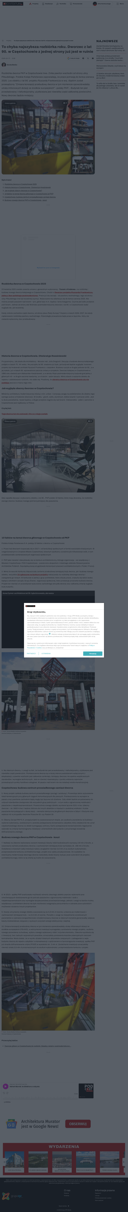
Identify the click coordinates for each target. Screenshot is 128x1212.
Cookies (39, 648)
